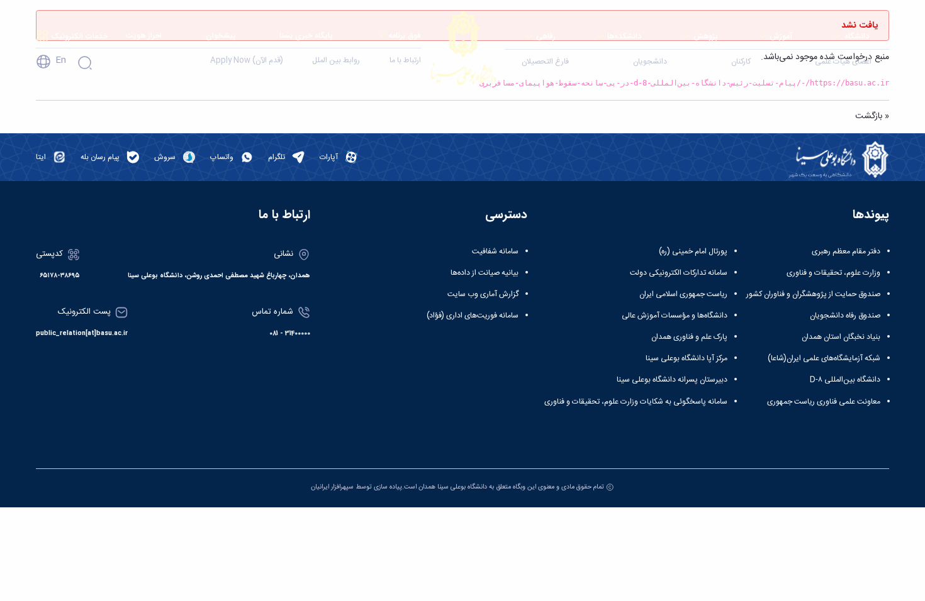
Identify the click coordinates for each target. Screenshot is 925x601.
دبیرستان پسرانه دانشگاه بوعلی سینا (672, 379)
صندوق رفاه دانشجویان (845, 315)
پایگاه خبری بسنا (306, 35)
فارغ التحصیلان (545, 61)
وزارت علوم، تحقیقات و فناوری (833, 273)
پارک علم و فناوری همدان (689, 337)
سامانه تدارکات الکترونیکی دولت (678, 273)
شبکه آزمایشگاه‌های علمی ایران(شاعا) (824, 358)
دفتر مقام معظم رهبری (846, 251)
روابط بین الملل (336, 60)
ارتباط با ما (405, 60)
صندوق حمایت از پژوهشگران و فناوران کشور (813, 294)
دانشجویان (650, 61)
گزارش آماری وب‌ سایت (483, 294)
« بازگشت (872, 116)
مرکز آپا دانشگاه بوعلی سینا (686, 358)
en (60, 60)
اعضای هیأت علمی (843, 61)
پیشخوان (221, 35)
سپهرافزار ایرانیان (332, 487)
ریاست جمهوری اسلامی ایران (683, 294)
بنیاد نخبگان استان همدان (841, 337)
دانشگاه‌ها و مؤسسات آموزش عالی (674, 315)
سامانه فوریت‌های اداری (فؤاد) (473, 315)
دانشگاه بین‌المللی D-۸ (845, 379)
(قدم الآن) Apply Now (246, 60)
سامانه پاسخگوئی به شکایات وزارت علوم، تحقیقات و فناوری (635, 401)
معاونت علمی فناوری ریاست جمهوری (823, 401)
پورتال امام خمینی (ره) (693, 251)
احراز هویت (143, 35)
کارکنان (741, 61)
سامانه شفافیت (495, 251)
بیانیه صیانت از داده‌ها (485, 273)
